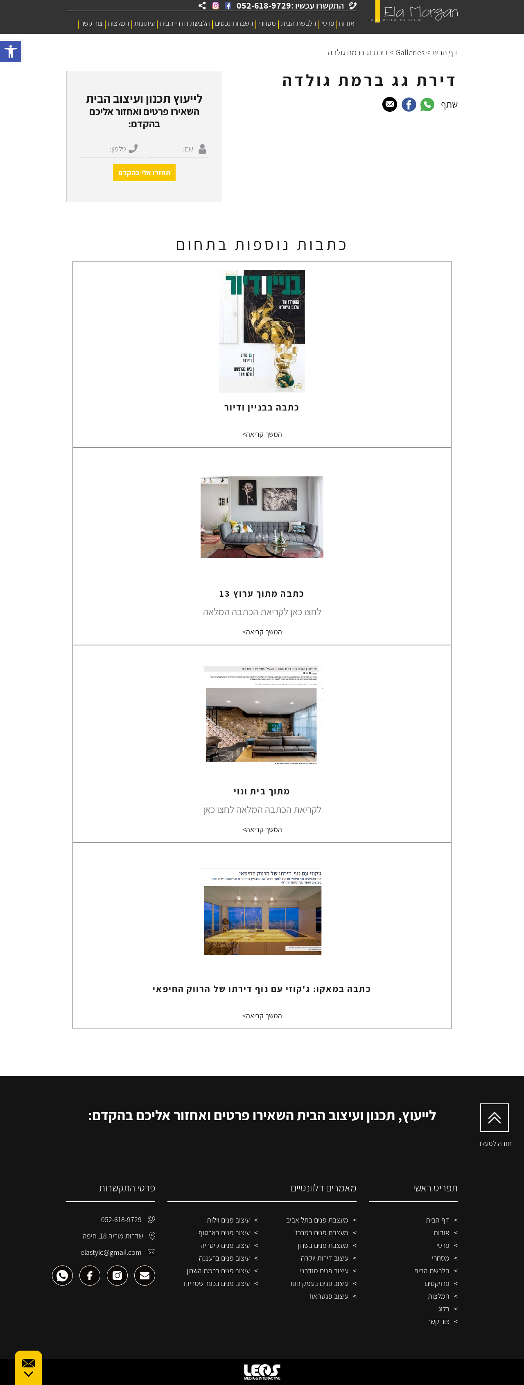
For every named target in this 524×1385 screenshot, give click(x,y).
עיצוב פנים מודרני (324, 1270)
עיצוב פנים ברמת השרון (218, 1270)
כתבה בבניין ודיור (262, 407)
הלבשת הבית (298, 23)
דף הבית (445, 52)
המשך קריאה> (262, 434)
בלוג (443, 1308)
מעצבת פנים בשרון (323, 1245)
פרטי (327, 23)
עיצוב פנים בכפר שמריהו (217, 1283)
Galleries (410, 52)
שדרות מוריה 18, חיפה (113, 1236)
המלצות (118, 23)
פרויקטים (437, 1283)
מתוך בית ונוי (262, 791)
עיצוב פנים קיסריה (225, 1245)
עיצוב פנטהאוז (328, 1296)
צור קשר (92, 23)
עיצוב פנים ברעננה (224, 1258)
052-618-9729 (121, 1219)
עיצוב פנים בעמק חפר (318, 1283)
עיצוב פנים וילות (228, 1220)
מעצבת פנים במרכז (321, 1232)
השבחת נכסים (234, 23)
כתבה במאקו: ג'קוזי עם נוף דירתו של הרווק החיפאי (262, 988)
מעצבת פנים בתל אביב (317, 1220)
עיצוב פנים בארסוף (224, 1232)
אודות (347, 23)
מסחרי (267, 23)
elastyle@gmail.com (111, 1252)
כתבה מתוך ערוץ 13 (262, 593)
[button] (10, 51)
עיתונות (144, 23)
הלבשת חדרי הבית (185, 23)
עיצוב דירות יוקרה (324, 1258)
